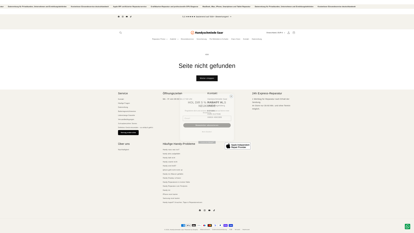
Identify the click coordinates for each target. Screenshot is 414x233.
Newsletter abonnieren (207, 123)
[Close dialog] (231, 94)
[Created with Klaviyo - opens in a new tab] (207, 140)
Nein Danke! (207, 129)
